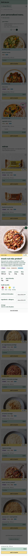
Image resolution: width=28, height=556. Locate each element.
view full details (14, 310)
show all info (21, 294)
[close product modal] (26, 226)
